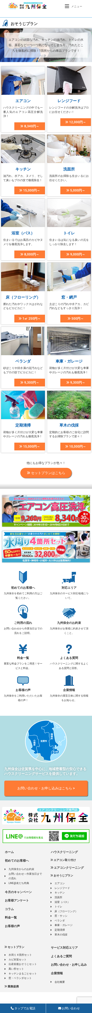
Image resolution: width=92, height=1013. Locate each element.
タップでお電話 (24, 1008)
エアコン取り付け (64, 860)
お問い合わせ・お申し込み (68, 964)
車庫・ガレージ (69, 361)
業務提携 (13, 986)
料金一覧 (23, 658)
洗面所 (69, 169)
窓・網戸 (69, 297)
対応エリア (69, 587)
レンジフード (69, 100)
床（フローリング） (23, 297)
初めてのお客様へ (23, 587)
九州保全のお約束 (69, 622)
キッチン (23, 169)
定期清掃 (23, 425)
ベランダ (23, 361)
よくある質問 (69, 658)
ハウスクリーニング (64, 852)
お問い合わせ (70, 1008)
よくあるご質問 (61, 956)
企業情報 (69, 690)
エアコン (23, 100)
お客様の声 (23, 690)
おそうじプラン (63, 875)
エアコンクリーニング (68, 867)
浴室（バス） (23, 233)
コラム (9, 909)
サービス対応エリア (64, 947)
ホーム (9, 852)
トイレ (69, 233)
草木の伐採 (69, 425)
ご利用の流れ (23, 622)
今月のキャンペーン (18, 892)
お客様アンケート (16, 900)
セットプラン (15, 947)
